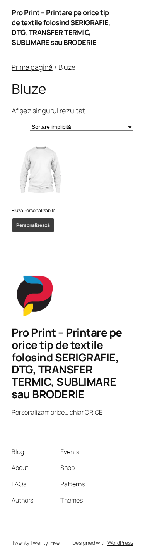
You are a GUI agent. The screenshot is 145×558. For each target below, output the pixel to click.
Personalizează (33, 225)
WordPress (120, 542)
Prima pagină (32, 67)
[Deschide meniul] (128, 27)
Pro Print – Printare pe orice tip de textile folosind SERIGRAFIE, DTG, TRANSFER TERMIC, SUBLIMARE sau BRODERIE (61, 27)
